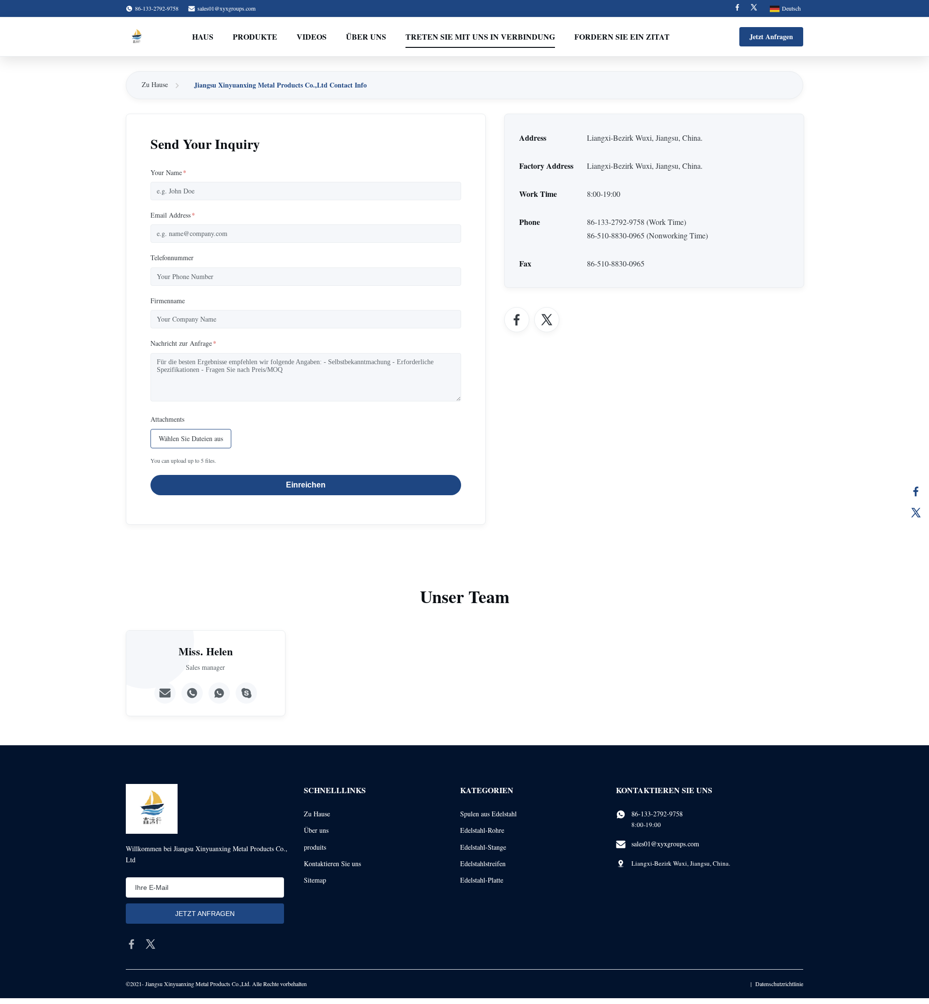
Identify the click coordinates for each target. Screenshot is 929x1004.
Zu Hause (155, 84)
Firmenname (167, 300)
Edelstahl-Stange (483, 847)
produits (315, 847)
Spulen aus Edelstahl (488, 813)
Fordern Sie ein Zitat (622, 36)
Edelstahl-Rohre (482, 830)
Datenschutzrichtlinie (779, 984)
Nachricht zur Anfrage (183, 343)
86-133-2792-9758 (657, 813)
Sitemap (315, 880)
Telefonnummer (172, 257)
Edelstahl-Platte (481, 880)
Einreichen (306, 485)
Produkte (255, 36)
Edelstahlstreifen (483, 863)
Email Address (172, 215)
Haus (202, 36)
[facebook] (131, 944)
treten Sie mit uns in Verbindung (480, 36)
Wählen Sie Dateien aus (191, 438)
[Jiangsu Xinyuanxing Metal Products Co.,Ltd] (136, 37)
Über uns (366, 36)
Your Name (168, 172)
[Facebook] (737, 8)
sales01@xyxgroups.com (226, 8)
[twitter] (150, 944)
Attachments (167, 419)
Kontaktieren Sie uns (332, 863)
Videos (312, 36)
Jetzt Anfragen (771, 36)
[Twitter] (754, 8)
